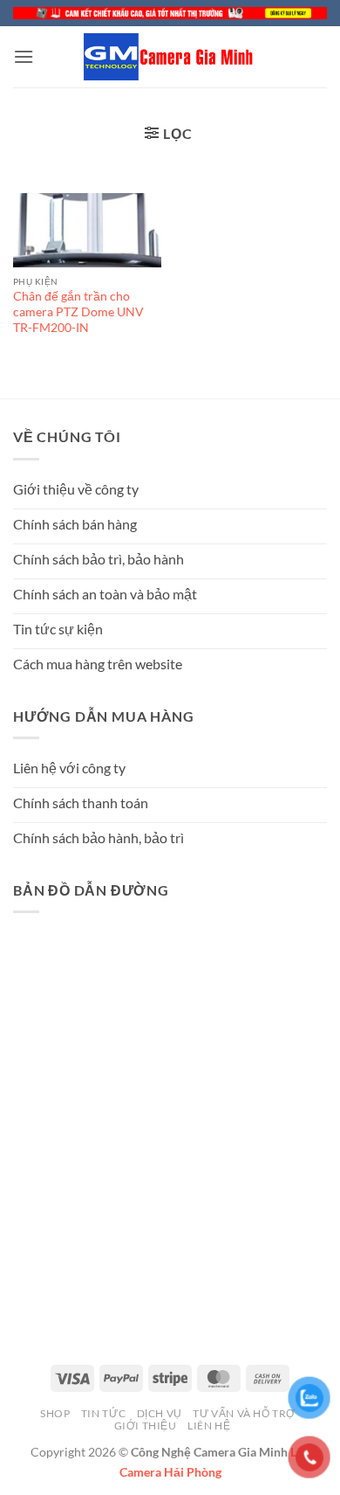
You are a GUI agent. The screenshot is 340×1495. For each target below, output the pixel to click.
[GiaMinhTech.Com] (170, 56)
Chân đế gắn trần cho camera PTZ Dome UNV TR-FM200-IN (78, 311)
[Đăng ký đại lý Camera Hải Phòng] (170, 13)
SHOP (55, 1413)
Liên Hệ (208, 1425)
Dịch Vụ (159, 1413)
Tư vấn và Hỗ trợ (244, 1413)
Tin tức (103, 1413)
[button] (23, 56)
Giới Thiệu (145, 1425)
